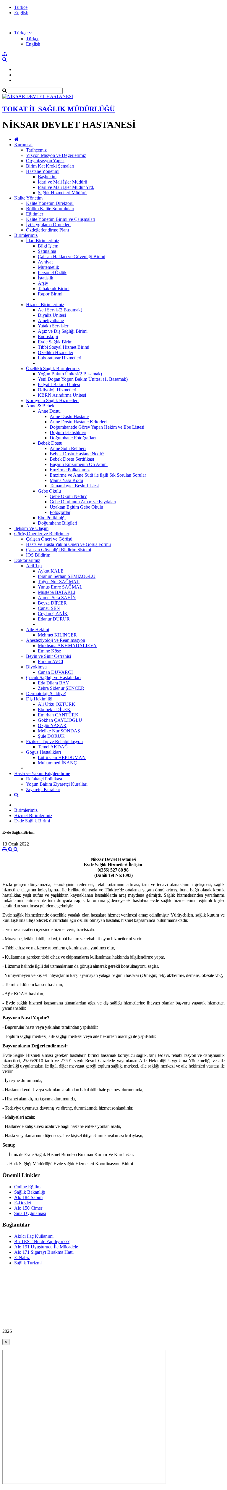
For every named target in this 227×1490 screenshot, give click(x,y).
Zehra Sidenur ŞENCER (61, 688)
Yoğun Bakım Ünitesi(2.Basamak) (70, 373)
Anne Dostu (49, 411)
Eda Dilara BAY (53, 682)
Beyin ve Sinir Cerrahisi (48, 656)
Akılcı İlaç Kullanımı (33, 1236)
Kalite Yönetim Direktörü (50, 203)
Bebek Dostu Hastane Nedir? (77, 453)
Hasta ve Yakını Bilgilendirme (42, 773)
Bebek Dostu (50, 443)
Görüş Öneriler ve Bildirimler (41, 533)
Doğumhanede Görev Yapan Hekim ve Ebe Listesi (97, 427)
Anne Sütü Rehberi (68, 448)
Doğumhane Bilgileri (57, 522)
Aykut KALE (51, 570)
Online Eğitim (27, 1186)
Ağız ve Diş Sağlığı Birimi (62, 331)
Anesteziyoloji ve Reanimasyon (55, 640)
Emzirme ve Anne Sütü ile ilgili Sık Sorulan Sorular (98, 475)
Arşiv (43, 283)
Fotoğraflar (60, 512)
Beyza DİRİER (52, 602)
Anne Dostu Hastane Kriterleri (78, 421)
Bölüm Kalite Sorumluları (50, 208)
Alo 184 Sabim (28, 1197)
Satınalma (47, 251)
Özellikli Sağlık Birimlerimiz (53, 368)
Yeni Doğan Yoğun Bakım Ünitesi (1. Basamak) (83, 379)
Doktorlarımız (27, 560)
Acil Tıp (34, 565)
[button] (23, 32)
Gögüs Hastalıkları (43, 752)
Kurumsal (23, 144)
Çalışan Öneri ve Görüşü (49, 538)
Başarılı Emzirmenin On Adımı (79, 464)
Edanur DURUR (54, 618)
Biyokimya (36, 666)
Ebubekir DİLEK (54, 709)
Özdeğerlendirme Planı (47, 229)
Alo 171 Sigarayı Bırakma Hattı (44, 1252)
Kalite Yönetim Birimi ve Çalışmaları (60, 219)
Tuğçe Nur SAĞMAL (59, 581)
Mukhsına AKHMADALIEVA (67, 645)
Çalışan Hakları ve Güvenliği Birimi (71, 256)
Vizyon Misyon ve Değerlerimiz (56, 155)
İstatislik (45, 277)
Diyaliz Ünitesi (52, 315)
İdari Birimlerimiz (42, 240)
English (21, 12)
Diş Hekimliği (39, 698)
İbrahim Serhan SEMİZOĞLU (66, 576)
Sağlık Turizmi (28, 1262)
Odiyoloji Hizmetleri (57, 389)
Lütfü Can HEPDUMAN (62, 757)
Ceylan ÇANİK (53, 613)
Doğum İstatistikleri (68, 432)
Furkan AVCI (50, 661)
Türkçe (20, 7)
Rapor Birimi (50, 293)
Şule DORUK (51, 736)
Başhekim (47, 176)
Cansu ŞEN (49, 608)
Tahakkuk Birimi (53, 288)
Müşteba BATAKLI (56, 592)
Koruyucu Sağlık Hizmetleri (52, 400)
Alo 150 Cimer (28, 1208)
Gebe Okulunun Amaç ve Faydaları (83, 501)
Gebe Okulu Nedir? (68, 496)
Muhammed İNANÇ (57, 762)
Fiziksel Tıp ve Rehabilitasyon (54, 741)
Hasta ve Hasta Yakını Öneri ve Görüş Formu (68, 544)
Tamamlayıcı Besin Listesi (74, 485)
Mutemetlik (48, 267)
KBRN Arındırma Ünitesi (62, 395)
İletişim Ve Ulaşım (31, 528)
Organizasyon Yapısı (45, 160)
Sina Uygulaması (30, 1213)
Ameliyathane (51, 320)
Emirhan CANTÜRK (58, 714)
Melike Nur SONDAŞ (59, 730)
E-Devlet (22, 1202)
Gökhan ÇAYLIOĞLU (60, 720)
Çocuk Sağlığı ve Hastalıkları (53, 677)
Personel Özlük (52, 272)
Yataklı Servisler (53, 325)
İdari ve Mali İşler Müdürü (62, 181)
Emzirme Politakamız (70, 469)
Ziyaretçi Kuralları (43, 789)
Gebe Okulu (49, 491)
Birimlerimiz (26, 235)
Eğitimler (34, 213)
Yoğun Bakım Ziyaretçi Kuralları (56, 784)
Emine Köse (49, 650)
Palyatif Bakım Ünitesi (59, 384)
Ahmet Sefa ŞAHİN (57, 597)
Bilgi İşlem (48, 245)
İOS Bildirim (38, 554)
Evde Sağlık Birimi (56, 341)
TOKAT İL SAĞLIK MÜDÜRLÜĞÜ (58, 109)
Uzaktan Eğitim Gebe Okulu (76, 506)
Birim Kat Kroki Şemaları (50, 165)
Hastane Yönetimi (42, 171)
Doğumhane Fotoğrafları (73, 437)
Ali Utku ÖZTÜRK (56, 704)
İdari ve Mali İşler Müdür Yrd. (66, 187)
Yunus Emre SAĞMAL (60, 586)
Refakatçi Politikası (44, 778)
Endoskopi (48, 336)
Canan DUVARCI (55, 672)
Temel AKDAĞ (53, 746)
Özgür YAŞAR (52, 725)
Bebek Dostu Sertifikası (72, 459)
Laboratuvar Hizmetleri (59, 357)
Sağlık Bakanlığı (29, 1192)
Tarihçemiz (36, 149)
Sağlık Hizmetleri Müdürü (62, 192)
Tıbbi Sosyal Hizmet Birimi (63, 347)
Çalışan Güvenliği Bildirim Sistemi (58, 549)
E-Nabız (22, 1257)
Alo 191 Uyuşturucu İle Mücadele (46, 1246)
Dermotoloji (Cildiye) (46, 693)
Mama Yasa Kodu (66, 480)
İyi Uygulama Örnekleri (48, 224)
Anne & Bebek (40, 405)
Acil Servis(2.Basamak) (60, 309)
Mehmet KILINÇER (57, 634)
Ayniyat (45, 261)
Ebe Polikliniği (52, 517)
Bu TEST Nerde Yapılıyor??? (41, 1241)
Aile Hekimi (37, 629)
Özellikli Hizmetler (55, 352)
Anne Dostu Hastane (69, 416)
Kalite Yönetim (28, 197)
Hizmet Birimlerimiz (45, 304)
